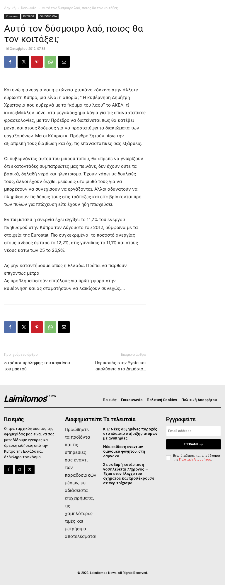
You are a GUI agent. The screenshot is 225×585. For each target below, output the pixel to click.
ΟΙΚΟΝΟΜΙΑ (48, 16)
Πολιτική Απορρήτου (195, 459)
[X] (23, 62)
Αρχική (10, 7)
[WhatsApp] (50, 62)
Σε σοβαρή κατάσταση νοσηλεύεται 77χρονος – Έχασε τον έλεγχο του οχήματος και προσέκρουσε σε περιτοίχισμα (128, 473)
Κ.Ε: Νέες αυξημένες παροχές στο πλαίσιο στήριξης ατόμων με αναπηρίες (130, 433)
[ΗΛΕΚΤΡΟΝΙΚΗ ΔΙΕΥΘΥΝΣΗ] (64, 62)
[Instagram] (19, 469)
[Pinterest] (37, 62)
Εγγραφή (191, 444)
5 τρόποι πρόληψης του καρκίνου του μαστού (37, 366)
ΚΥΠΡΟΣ (29, 16)
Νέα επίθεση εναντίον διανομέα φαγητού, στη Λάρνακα (124, 451)
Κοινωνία (28, 7)
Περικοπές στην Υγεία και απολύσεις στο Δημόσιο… (120, 366)
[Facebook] (10, 62)
